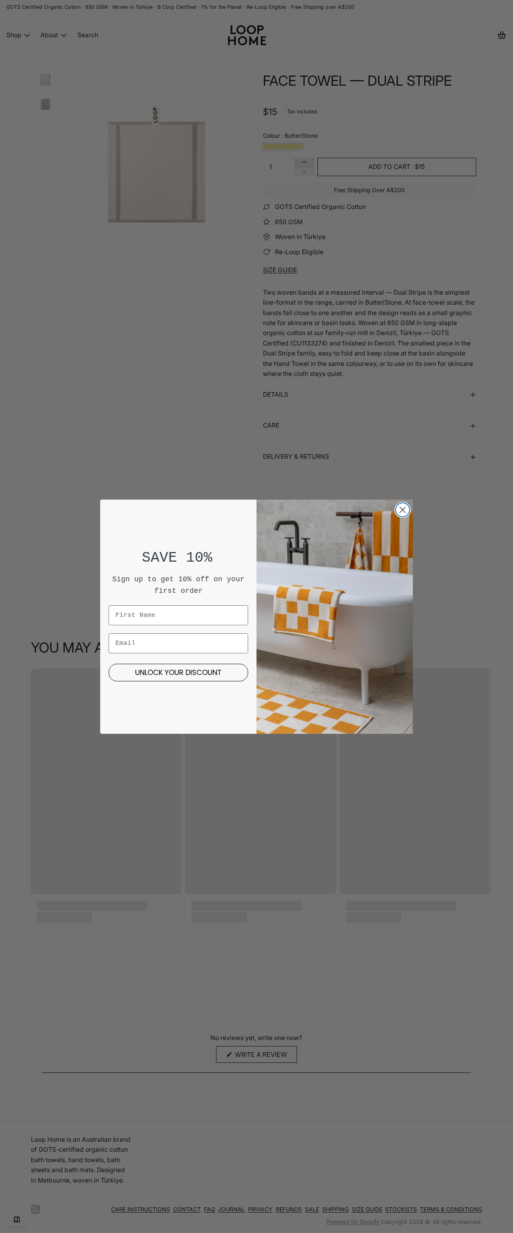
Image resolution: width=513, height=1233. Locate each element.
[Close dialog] (403, 510)
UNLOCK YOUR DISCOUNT (178, 672)
